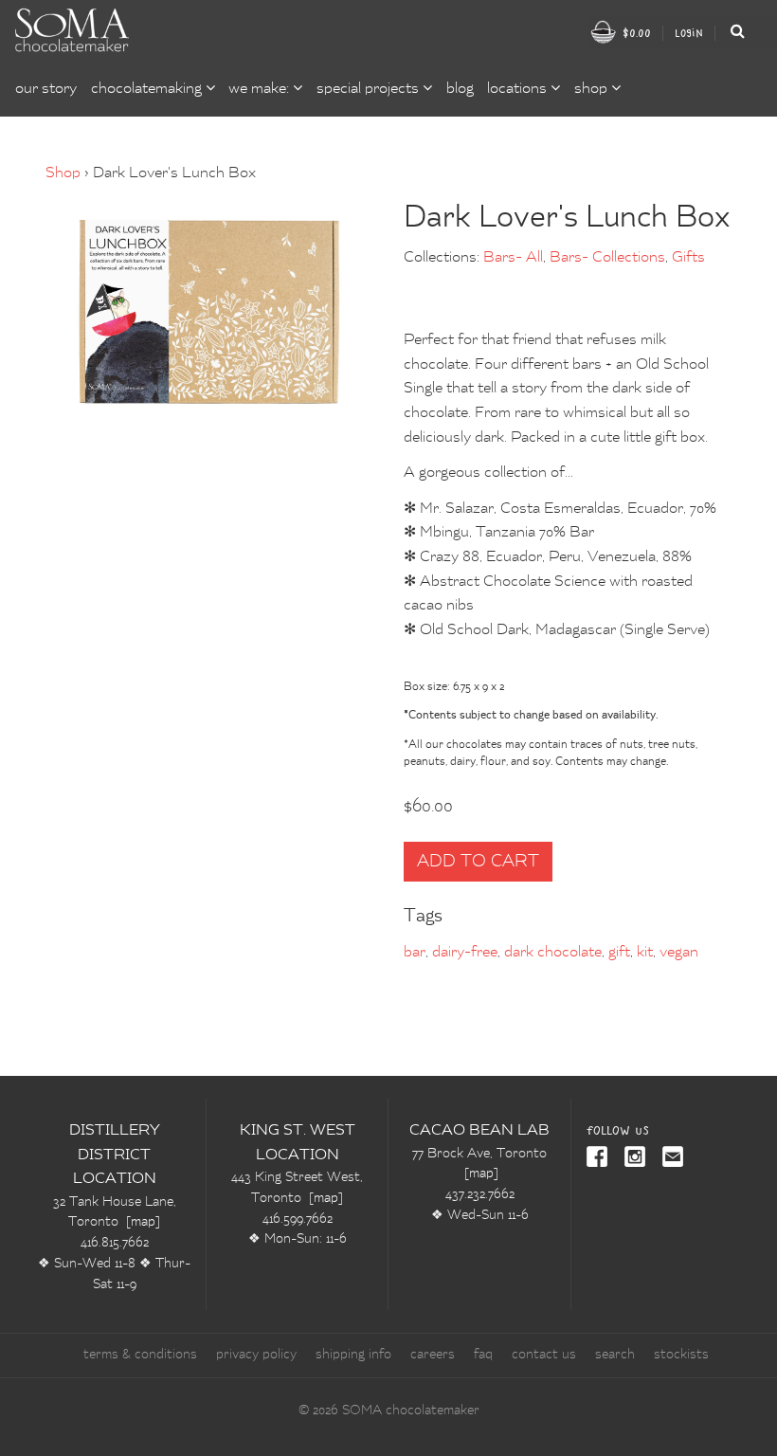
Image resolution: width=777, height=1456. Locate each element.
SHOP (592, 89)
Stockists (681, 1354)
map (143, 1221)
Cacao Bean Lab (479, 1130)
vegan (679, 952)
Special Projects (369, 89)
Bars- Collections (607, 257)
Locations (519, 89)
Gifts (688, 257)
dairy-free (464, 952)
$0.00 (635, 32)
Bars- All (513, 257)
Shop (63, 173)
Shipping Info (353, 1354)
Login (689, 32)
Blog (460, 89)
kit (645, 952)
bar (414, 952)
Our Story (46, 89)
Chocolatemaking (148, 89)
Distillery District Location (114, 1155)
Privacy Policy (256, 1354)
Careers (432, 1354)
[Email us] (669, 1158)
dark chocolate (553, 952)
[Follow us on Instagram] (631, 1158)
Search (615, 1354)
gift (619, 952)
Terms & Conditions (140, 1354)
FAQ (483, 1354)
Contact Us (544, 1354)
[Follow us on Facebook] (598, 1158)
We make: (260, 89)
